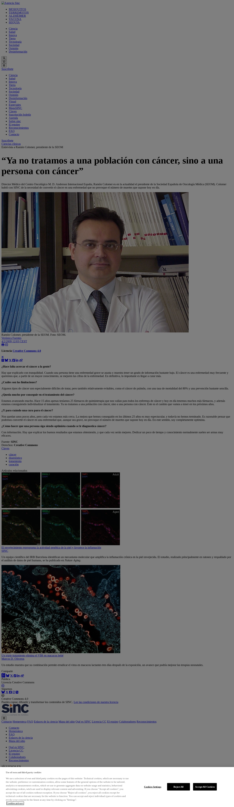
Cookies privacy (15, 803)
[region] (117, 787)
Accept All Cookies (205, 786)
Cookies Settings (152, 786)
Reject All (178, 786)
